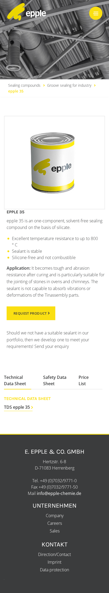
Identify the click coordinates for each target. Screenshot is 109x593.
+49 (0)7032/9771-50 (58, 487)
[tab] (17, 380)
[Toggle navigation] (95, 13)
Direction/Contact (54, 554)
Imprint (54, 562)
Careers (54, 523)
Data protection (54, 570)
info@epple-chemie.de (59, 493)
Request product (30, 313)
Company (54, 515)
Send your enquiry (51, 346)
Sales (55, 531)
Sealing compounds (24, 85)
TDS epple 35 (17, 407)
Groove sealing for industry (69, 85)
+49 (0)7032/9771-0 (58, 481)
